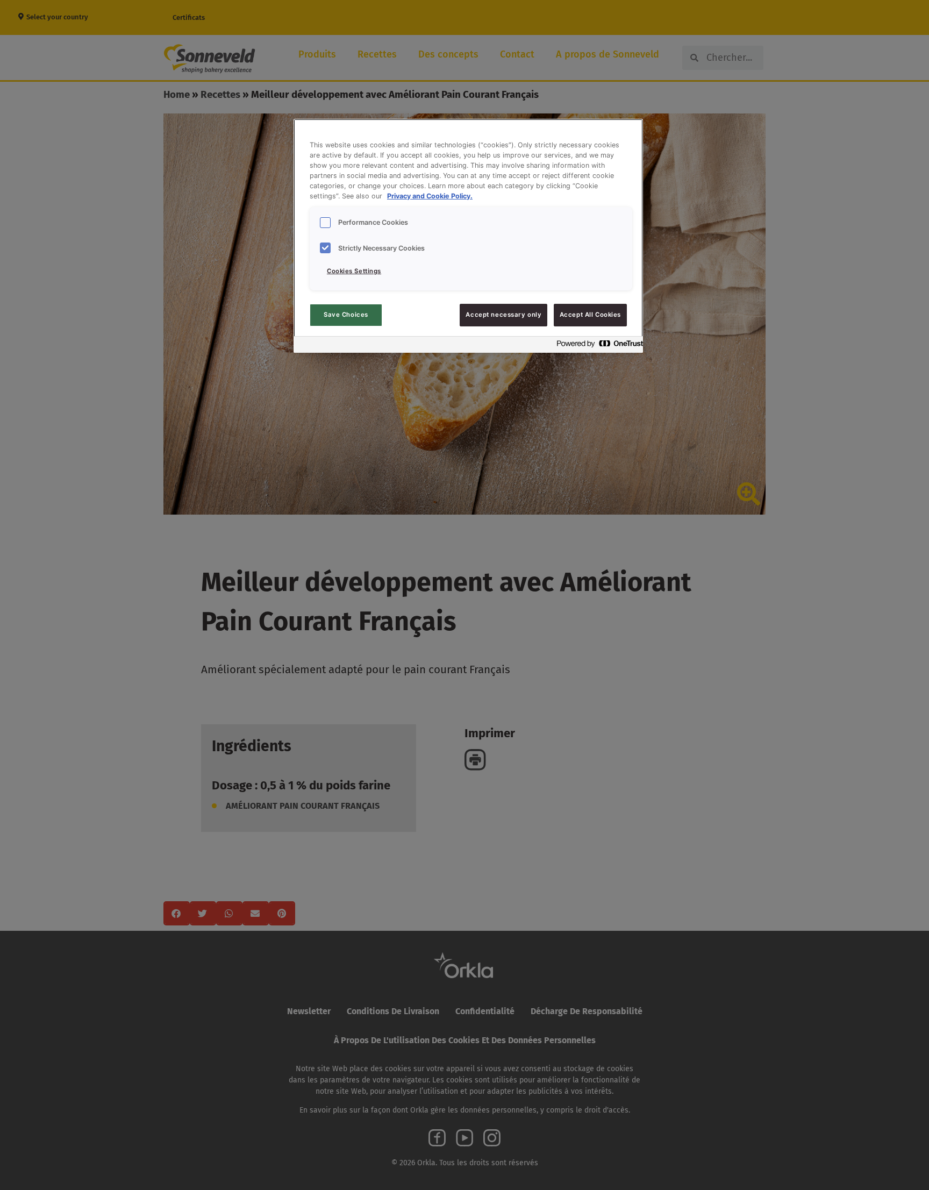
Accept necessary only (503, 314)
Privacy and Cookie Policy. (430, 196)
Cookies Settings (354, 271)
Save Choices (346, 314)
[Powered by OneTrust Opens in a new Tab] (597, 346)
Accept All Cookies (590, 314)
